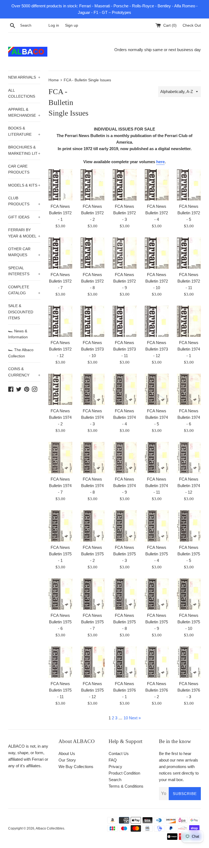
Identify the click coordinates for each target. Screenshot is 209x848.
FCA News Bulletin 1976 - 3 (188, 690)
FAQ (113, 760)
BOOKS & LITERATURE (24, 131)
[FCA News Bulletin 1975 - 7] (92, 594)
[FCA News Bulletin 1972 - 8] (92, 253)
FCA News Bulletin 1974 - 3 (92, 417)
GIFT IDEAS (24, 217)
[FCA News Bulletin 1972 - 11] (189, 253)
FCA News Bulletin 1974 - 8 (92, 485)
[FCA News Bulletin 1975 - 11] (60, 662)
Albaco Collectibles (50, 828)
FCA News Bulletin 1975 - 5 (188, 554)
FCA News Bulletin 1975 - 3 (124, 554)
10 (126, 718)
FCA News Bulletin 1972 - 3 (124, 213)
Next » (135, 718)
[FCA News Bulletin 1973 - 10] (92, 321)
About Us (67, 753)
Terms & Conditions (126, 786)
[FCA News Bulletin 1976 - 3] (189, 662)
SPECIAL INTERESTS (24, 271)
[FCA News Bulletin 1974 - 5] (157, 389)
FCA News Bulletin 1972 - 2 (92, 213)
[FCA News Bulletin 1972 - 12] (60, 321)
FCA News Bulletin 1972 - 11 (188, 281)
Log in (53, 25)
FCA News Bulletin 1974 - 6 (188, 417)
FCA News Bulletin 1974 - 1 (188, 349)
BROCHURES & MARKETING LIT (24, 150)
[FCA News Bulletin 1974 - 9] (125, 457)
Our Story (67, 760)
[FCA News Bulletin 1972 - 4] (157, 184)
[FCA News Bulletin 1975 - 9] (157, 594)
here (160, 161)
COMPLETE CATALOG (24, 290)
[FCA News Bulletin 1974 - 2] (60, 389)
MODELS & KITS (24, 185)
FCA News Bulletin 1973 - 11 (124, 349)
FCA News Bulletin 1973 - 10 (92, 349)
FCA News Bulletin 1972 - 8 (92, 281)
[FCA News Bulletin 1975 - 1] (60, 525)
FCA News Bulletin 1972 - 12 (60, 349)
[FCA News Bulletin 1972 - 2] (92, 184)
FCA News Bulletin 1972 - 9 (124, 281)
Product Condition (124, 773)
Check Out (192, 25)
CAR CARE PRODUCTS (18, 169)
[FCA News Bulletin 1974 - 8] (92, 457)
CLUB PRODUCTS (24, 201)
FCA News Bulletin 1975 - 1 (60, 554)
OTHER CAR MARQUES (24, 252)
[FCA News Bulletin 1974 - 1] (189, 321)
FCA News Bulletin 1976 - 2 (156, 690)
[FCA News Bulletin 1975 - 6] (60, 594)
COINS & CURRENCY (24, 372)
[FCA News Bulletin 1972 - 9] (125, 253)
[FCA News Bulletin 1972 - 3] (125, 184)
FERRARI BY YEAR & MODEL (24, 233)
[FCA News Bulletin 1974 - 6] (189, 389)
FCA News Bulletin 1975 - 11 (60, 690)
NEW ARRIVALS (24, 77)
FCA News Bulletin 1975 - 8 (124, 622)
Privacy (115, 766)
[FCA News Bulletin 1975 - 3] (125, 525)
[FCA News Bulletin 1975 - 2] (92, 525)
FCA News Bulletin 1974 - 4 (124, 417)
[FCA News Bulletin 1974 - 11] (157, 457)
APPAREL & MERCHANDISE (24, 112)
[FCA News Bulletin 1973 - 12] (157, 321)
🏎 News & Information (18, 334)
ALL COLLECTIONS (21, 93)
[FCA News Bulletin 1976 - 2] (157, 662)
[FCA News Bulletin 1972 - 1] (60, 184)
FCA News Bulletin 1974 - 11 (156, 485)
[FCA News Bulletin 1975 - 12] (92, 662)
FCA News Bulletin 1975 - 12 (92, 690)
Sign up (71, 25)
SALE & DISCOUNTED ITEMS (20, 312)
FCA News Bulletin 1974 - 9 (124, 485)
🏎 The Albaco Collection (20, 353)
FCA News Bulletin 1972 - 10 (156, 281)
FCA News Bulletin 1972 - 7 (60, 281)
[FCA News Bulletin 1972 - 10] (157, 253)
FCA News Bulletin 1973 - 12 (156, 349)
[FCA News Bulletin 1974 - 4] (125, 389)
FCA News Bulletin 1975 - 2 (92, 554)
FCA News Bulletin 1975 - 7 (92, 622)
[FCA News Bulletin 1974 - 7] (60, 457)
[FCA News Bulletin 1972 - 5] (189, 184)
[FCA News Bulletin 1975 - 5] (189, 525)
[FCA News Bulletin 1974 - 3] (92, 389)
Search (115, 779)
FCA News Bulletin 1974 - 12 (188, 485)
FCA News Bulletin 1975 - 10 (188, 622)
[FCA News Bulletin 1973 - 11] (125, 321)
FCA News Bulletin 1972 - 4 (156, 213)
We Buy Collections (76, 766)
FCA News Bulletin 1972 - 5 (188, 213)
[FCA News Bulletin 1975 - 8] (125, 594)
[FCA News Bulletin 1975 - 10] (189, 594)
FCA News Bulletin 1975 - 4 (156, 554)
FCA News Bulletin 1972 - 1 (60, 213)
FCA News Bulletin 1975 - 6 (60, 622)
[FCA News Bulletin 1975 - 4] (157, 525)
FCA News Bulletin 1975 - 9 (156, 622)
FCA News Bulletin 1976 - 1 (124, 690)
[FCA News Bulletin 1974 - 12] (189, 457)
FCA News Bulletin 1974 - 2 (60, 417)
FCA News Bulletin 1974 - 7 (60, 485)
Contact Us (119, 753)
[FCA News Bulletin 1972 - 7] (60, 253)
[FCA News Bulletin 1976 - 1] (125, 662)
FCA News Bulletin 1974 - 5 (156, 417)
